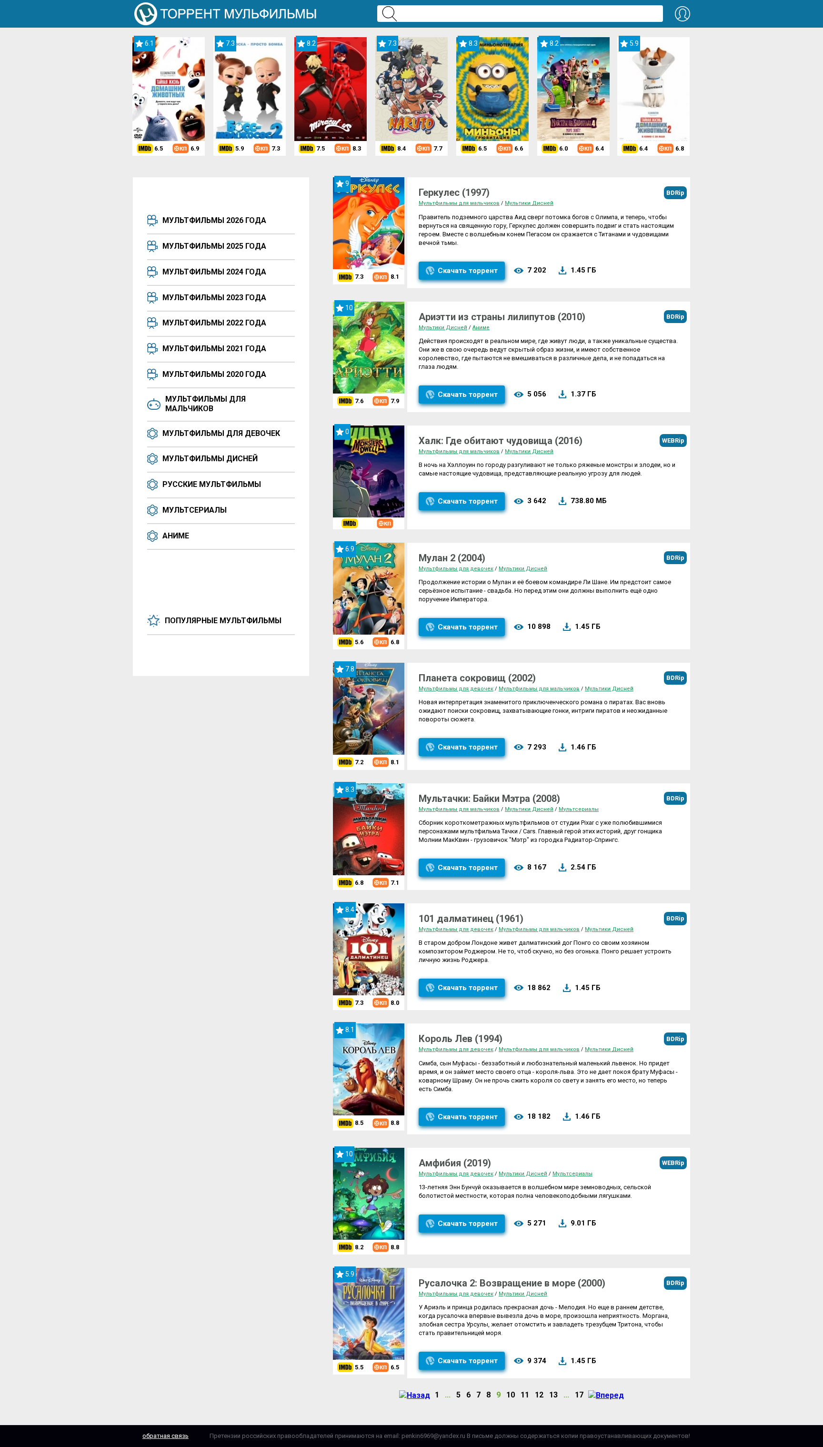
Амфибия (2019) (455, 1163)
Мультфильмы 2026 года (214, 220)
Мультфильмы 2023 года (214, 297)
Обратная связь (165, 1435)
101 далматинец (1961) (471, 918)
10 (510, 1394)
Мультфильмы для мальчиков (205, 404)
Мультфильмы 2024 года (214, 271)
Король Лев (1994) (460, 1038)
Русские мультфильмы (211, 484)
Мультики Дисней (529, 203)
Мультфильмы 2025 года (214, 246)
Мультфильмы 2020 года (214, 374)
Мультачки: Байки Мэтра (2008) (489, 798)
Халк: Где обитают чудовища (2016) (500, 440)
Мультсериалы (194, 510)
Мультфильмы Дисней (210, 458)
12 (539, 1394)
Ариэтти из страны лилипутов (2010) (502, 317)
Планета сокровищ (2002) (477, 678)
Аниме (175, 535)
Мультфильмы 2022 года (214, 322)
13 (553, 1394)
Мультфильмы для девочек (221, 433)
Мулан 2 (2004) (452, 558)
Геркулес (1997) (454, 192)
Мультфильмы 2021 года (214, 348)
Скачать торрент (468, 270)
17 (579, 1394)
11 (525, 1394)
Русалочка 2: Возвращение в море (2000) (512, 1283)
